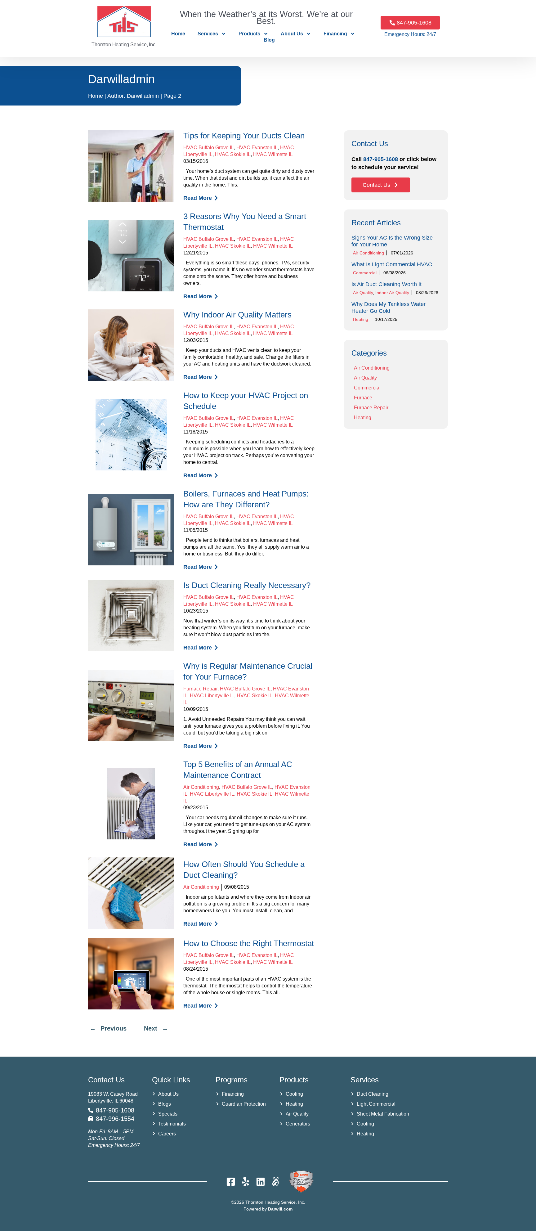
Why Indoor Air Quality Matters (237, 314)
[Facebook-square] (230, 1181)
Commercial (365, 272)
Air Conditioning (201, 787)
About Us (292, 33)
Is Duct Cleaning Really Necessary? (246, 585)
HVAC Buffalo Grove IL (208, 147)
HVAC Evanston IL (257, 147)
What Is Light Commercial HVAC (391, 264)
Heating (360, 319)
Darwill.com (280, 1208)
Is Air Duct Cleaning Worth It (386, 284)
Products (249, 33)
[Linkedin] (260, 1181)
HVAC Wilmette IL (273, 154)
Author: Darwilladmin (133, 96)
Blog (269, 40)
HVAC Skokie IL (233, 154)
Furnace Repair (200, 688)
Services (208, 33)
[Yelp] (245, 1181)
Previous (113, 1028)
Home (178, 33)
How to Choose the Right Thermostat (248, 943)
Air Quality (363, 292)
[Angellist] (275, 1181)
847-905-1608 (380, 159)
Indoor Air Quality (392, 292)
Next (150, 1028)
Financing (335, 33)
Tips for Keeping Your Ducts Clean (244, 135)
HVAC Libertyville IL (212, 695)
